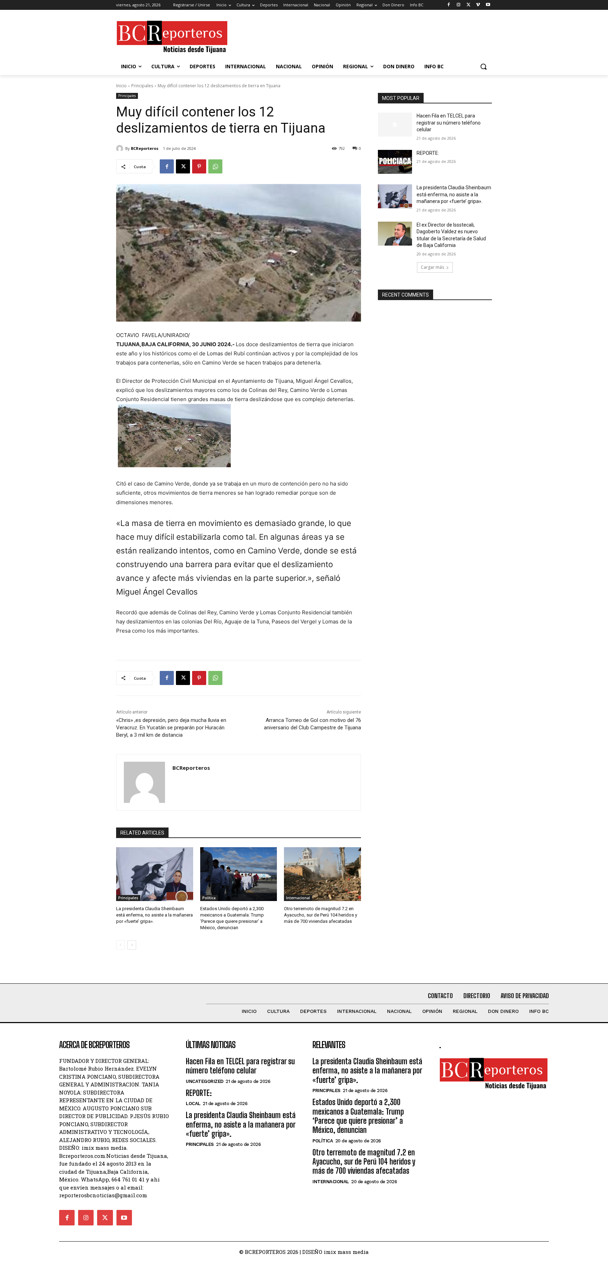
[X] (468, 5)
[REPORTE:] (395, 162)
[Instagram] (459, 5)
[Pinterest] (199, 166)
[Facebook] (449, 5)
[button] (483, 66)
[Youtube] (488, 5)
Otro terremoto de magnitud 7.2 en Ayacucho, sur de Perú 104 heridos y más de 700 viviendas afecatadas (320, 915)
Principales (142, 86)
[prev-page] (120, 945)
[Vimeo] (478, 5)
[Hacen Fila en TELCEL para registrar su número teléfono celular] (395, 125)
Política (209, 897)
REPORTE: (428, 153)
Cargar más (432, 267)
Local (193, 1103)
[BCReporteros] (120, 148)
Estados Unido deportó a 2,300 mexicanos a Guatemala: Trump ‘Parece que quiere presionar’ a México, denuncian (358, 1116)
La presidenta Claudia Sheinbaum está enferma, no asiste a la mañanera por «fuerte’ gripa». (154, 915)
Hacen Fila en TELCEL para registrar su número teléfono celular (449, 122)
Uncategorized (204, 1081)
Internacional (298, 897)
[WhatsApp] (215, 166)
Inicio (121, 86)
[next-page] (131, 945)
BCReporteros (144, 148)
